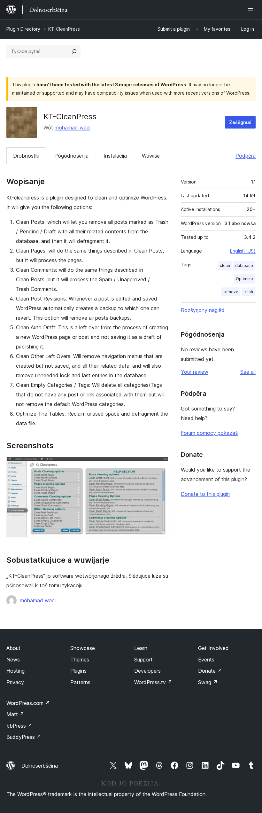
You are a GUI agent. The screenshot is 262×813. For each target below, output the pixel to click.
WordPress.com (28, 703)
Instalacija (115, 155)
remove (230, 291)
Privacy (15, 682)
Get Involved (213, 648)
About (13, 648)
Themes (79, 659)
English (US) (243, 251)
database (244, 265)
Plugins (78, 671)
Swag (208, 682)
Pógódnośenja (71, 155)
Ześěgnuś (240, 122)
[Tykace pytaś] (74, 51)
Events (206, 659)
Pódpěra (245, 155)
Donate (210, 671)
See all (248, 372)
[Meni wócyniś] (252, 9)
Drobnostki (26, 155)
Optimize (244, 278)
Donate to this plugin (205, 494)
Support (143, 659)
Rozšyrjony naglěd (203, 310)
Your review (194, 372)
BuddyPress (23, 737)
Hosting (15, 671)
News (13, 659)
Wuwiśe (151, 155)
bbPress (19, 726)
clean (225, 265)
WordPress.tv (153, 682)
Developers (147, 671)
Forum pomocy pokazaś (209, 433)
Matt (15, 714)
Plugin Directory (23, 29)
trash (248, 291)
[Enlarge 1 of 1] (160, 465)
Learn (140, 648)
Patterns (80, 682)
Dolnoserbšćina (39, 765)
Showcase (82, 648)
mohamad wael (72, 127)
